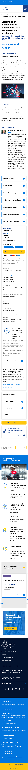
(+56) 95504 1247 (8, 753)
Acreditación (6, 683)
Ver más (21, 435)
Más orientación (8, 738)
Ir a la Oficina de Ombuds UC (15, 756)
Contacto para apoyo (9, 735)
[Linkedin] (8, 689)
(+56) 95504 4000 (8, 709)
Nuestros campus (6, 660)
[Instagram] (12, 689)
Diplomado (7, 576)
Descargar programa (10, 44)
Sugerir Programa (11, 628)
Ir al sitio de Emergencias (10, 723)
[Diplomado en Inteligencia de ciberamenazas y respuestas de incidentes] (2, 48)
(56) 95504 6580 (8, 657)
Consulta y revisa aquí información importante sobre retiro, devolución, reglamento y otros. (12, 386)
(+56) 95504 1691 (8, 751)
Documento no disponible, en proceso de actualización (11, 671)
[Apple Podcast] (23, 689)
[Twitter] (5, 689)
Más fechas (7, 589)
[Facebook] (1, 689)
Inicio (2, 14)
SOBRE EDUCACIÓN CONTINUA (10, 666)
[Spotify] (19, 689)
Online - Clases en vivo (9, 310)
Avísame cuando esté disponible (14, 252)
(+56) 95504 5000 (8, 720)
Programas (10, 14)
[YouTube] (16, 689)
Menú (25, 9)
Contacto (3, 654)
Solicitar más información (14, 423)
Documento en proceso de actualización (10, 678)
